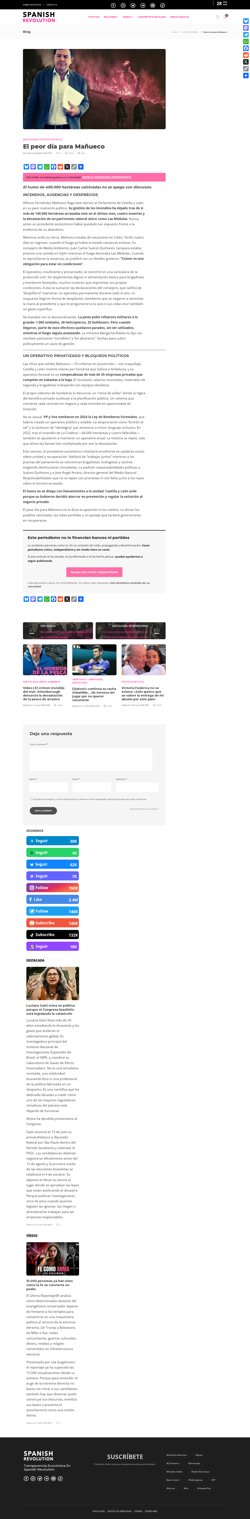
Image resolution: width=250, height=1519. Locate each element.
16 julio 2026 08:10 (44, 1225)
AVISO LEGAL (99, 1511)
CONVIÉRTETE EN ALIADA (152, 17)
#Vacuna (170, 1488)
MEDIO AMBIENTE (49, 681)
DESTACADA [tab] (35, 960)
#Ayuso (199, 1455)
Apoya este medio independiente (94, 572)
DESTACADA (30, 139)
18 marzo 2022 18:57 (140, 705)
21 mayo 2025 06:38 (41, 705)
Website (121, 779)
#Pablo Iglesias (195, 1480)
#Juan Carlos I (173, 1480)
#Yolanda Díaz (204, 1488)
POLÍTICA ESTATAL (190, 32)
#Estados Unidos (174, 1471)
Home (175, 32)
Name (33, 779)
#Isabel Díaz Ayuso (200, 1471)
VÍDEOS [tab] (31, 1235)
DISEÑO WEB (151, 1511)
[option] (45, 675)
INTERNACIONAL (138, 625)
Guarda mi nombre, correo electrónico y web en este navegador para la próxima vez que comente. (90, 799)
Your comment (39, 744)
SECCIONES (110, 17)
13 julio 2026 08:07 (44, 1423)
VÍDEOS (127, 17)
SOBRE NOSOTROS (32, 5)
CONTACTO (51, 5)
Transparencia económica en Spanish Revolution (47, 1467)
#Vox (186, 1488)
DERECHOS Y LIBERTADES (87, 679)
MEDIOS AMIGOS (179, 17)
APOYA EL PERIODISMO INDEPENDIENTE (107, 177)
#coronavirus (172, 1463)
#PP (213, 1480)
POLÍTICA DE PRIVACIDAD (119, 1511)
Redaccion (27, 705)
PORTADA (94, 17)
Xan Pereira (28, 153)
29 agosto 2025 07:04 (43, 153)
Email (76, 779)
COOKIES (138, 1511)
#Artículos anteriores (176, 1455)
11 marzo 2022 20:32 (91, 706)
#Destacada (194, 1463)
